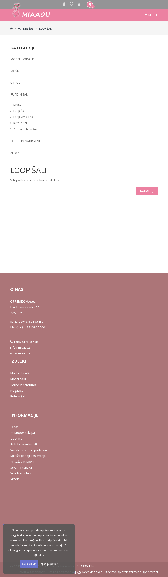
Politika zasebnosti (23, 444)
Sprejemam (29, 564)
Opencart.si (150, 572)
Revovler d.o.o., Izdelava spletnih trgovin (111, 572)
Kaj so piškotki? (48, 564)
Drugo (17, 104)
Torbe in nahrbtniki (23, 385)
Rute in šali (20, 123)
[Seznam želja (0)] (71, 4)
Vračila (14, 479)
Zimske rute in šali (25, 129)
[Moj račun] (64, 4)
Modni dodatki (20, 373)
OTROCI (15, 82)
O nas (14, 427)
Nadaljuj (146, 191)
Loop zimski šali (23, 117)
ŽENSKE (15, 153)
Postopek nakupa (22, 432)
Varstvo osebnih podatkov (29, 450)
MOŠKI (15, 71)
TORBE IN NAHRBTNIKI (26, 141)
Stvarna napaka (21, 467)
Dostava (16, 438)
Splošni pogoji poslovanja (28, 456)
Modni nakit (18, 379)
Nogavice (16, 390)
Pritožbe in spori (22, 461)
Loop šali (45, 28)
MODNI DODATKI (22, 59)
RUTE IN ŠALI (26, 28)
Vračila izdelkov (21, 473)
